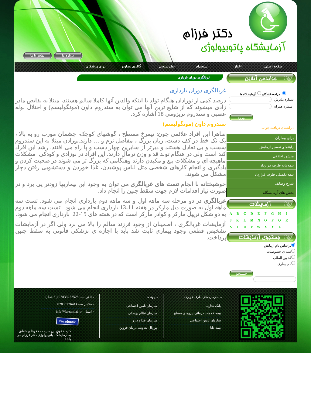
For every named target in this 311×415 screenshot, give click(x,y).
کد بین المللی (282, 257)
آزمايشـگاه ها (248, 94)
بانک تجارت (213, 304)
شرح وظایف (284, 183)
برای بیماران (284, 138)
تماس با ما (37, 55)
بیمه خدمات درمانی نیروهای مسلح (197, 311)
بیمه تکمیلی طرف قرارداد (274, 174)
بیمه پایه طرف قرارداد (277, 165)
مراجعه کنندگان (271, 94)
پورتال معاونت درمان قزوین (138, 326)
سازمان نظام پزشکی (142, 311)
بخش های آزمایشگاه (278, 192)
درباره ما (68, 55)
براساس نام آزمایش (277, 245)
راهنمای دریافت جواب (276, 127)
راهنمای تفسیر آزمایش (276, 147)
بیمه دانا (215, 326)
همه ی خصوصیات (279, 251)
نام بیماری (284, 264)
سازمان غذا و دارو (144, 318)
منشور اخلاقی (283, 156)
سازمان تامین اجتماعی (205, 318)
